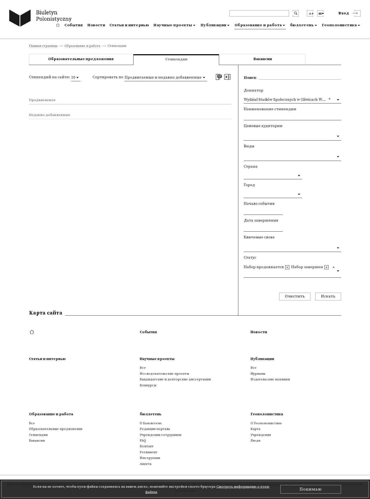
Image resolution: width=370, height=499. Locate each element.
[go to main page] (41, 19)
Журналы (258, 373)
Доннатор (253, 90)
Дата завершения (261, 220)
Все (143, 367)
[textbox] (245, 135)
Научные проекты (172, 25)
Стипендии (38, 435)
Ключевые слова (259, 237)
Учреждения (261, 435)
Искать (328, 296)
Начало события (259, 203)
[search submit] (296, 13)
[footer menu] (32, 332)
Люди (255, 440)
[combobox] (75, 77)
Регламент (148, 452)
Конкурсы (148, 385)
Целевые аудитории (263, 126)
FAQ (143, 440)
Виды (249, 146)
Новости (96, 25)
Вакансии (262, 59)
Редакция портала (155, 429)
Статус (250, 257)
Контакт (147, 446)
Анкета (145, 464)
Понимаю (311, 489)
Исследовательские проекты (164, 373)
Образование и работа (258, 25)
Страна (251, 166)
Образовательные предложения (80, 59)
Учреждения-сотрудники (160, 435)
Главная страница (43, 46)
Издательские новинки (270, 379)
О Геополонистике (266, 423)
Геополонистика (339, 25)
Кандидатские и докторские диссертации (175, 379)
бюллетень (302, 25)
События (73, 25)
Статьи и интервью (129, 25)
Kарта (255, 429)
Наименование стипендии (270, 109)
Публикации (213, 25)
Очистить (295, 296)
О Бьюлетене (151, 423)
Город (249, 185)
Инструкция (150, 458)
